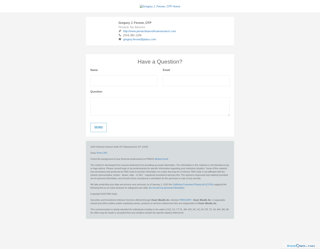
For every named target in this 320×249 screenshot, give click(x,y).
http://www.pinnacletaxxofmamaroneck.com (149, 31)
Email (166, 69)
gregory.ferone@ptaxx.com (139, 39)
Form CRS (102, 153)
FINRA (182, 200)
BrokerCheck (161, 159)
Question (96, 91)
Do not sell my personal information (166, 188)
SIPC (189, 200)
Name (94, 69)
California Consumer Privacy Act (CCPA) (193, 184)
